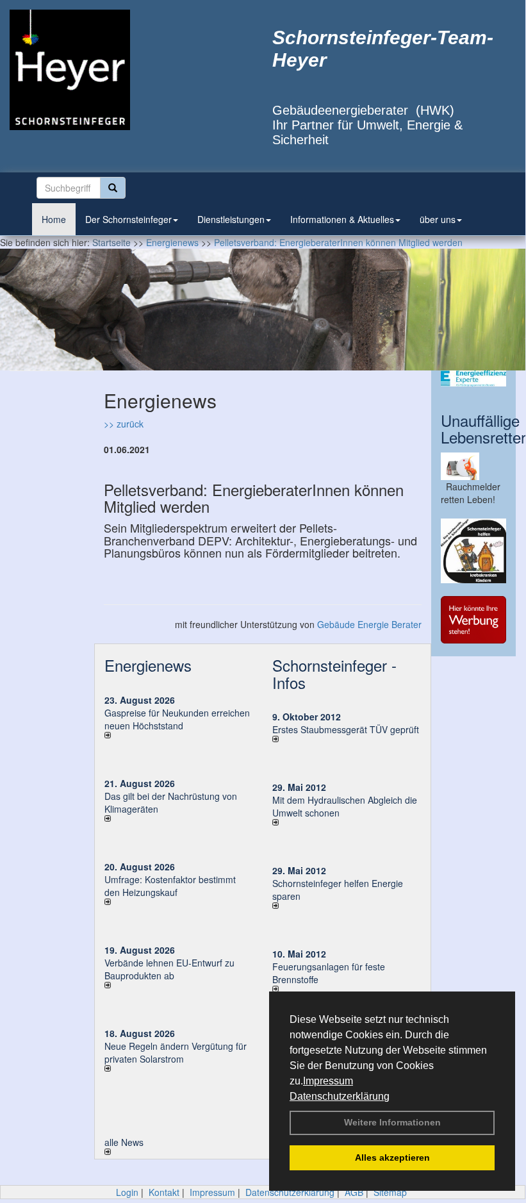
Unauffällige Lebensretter (483, 428)
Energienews (148, 665)
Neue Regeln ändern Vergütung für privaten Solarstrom (175, 1052)
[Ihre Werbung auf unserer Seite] (473, 619)
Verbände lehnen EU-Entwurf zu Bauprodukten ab (169, 969)
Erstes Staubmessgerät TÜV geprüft (345, 729)
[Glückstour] (473, 551)
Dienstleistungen (231, 219)
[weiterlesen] (178, 735)
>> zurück (124, 423)
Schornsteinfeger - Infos (334, 673)
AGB (354, 1192)
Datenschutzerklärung (340, 1096)
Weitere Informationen (392, 1122)
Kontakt (164, 1192)
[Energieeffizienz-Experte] (473, 378)
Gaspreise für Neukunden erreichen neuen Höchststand (177, 719)
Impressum (328, 1080)
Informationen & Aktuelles (342, 219)
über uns (438, 219)
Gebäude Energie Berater (369, 624)
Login (127, 1192)
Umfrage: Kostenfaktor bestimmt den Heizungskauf (170, 886)
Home (54, 219)
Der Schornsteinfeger (128, 219)
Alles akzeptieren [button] (392, 1157)
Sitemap (390, 1192)
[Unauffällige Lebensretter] (473, 466)
